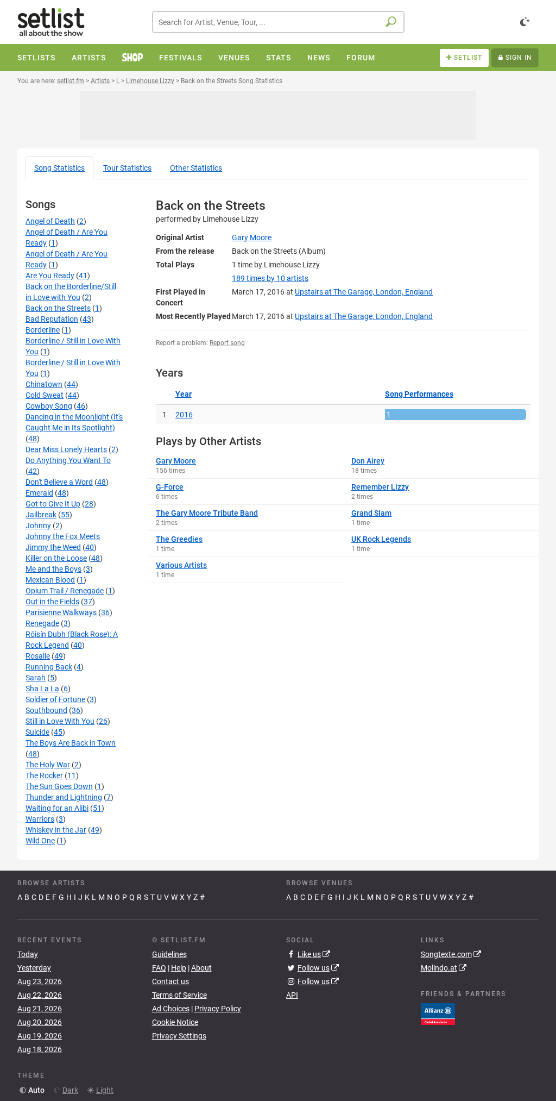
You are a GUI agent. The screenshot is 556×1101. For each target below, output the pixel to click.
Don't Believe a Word (59, 482)
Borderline (43, 330)
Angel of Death (50, 221)
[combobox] (278, 22)
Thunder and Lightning (64, 797)
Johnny (38, 525)
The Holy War (48, 764)
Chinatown (44, 384)
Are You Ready (50, 275)
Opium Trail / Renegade (65, 590)
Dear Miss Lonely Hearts (66, 449)
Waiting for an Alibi (57, 808)
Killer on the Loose (56, 558)
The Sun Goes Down (59, 786)
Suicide (37, 732)
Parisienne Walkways (61, 612)
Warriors (40, 819)
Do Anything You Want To (68, 460)
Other (196, 168)
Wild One (40, 840)
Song (59, 168)
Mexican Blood (50, 579)
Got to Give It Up (53, 503)
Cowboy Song (49, 406)
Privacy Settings (179, 1035)
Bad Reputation (52, 319)
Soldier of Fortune (55, 699)
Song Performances (419, 394)
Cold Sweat (45, 395)
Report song (227, 343)
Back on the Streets (58, 308)
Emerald (39, 493)
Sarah (36, 677)
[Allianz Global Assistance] (438, 1013)
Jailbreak (41, 514)
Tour (127, 168)
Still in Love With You (60, 721)
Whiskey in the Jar (56, 829)
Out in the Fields (52, 601)
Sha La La (42, 688)
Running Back (49, 666)
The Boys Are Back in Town (71, 743)
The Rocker (44, 775)
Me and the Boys (53, 569)
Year (183, 394)
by (270, 278)
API (292, 995)
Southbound (46, 710)
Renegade (42, 623)
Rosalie (38, 656)
